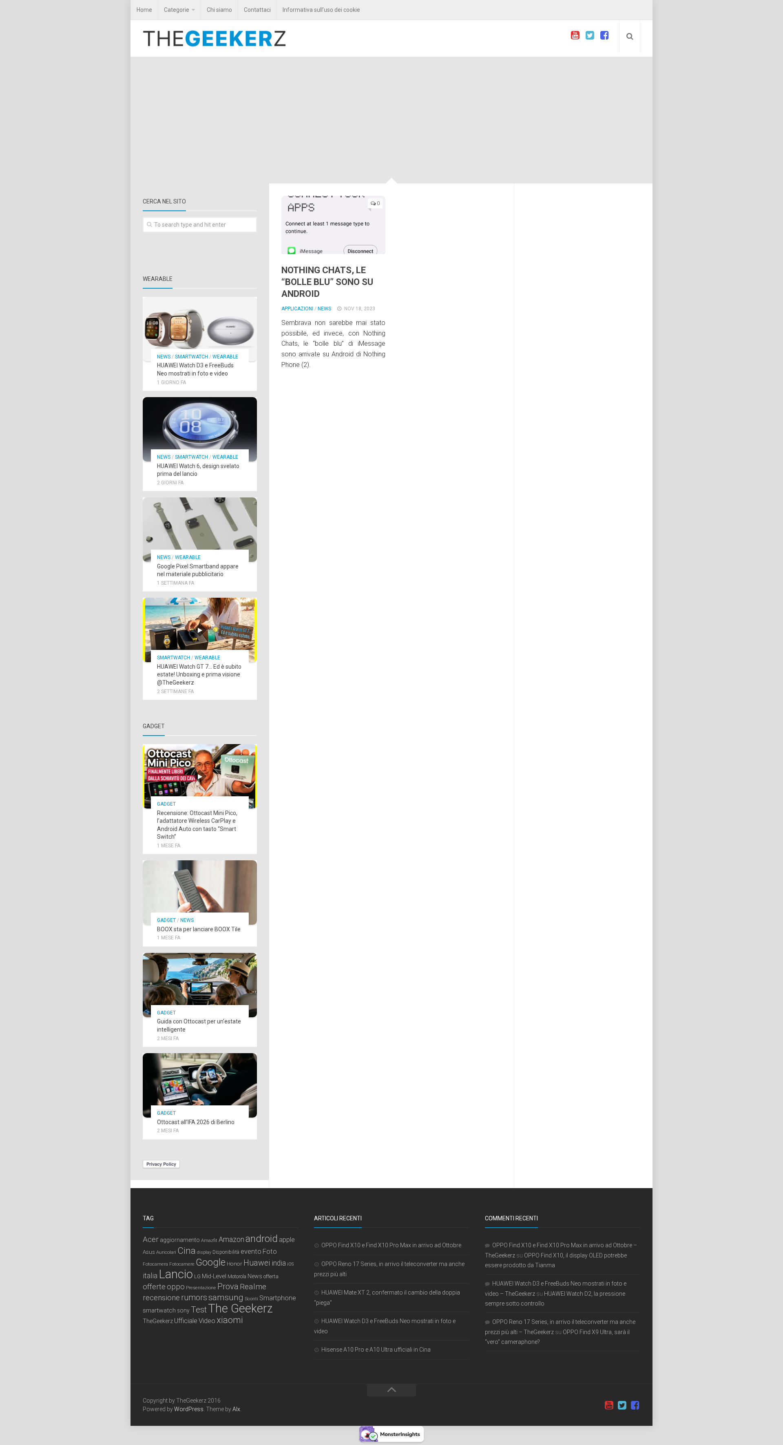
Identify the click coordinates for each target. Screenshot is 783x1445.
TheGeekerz (158, 1321)
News (324, 309)
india (279, 1263)
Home (144, 10)
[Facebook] (604, 35)
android (262, 1238)
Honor (234, 1263)
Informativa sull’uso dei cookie (321, 10)
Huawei (256, 1263)
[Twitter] (590, 35)
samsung (225, 1297)
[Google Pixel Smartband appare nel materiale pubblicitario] (200, 529)
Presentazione (201, 1287)
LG (197, 1276)
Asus (149, 1251)
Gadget (166, 804)
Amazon (231, 1239)
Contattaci (257, 10)
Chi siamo (219, 10)
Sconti (251, 1298)
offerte (154, 1286)
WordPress (188, 1409)
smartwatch (159, 1310)
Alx (236, 1409)
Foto (270, 1251)
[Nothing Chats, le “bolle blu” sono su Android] (333, 225)
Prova (228, 1286)
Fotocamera (155, 1264)
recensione (161, 1297)
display (204, 1252)
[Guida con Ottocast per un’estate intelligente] (200, 985)
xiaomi (230, 1320)
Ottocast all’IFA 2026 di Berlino (195, 1122)
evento (251, 1251)
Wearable (225, 357)
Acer (151, 1239)
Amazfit (209, 1240)
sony (183, 1310)
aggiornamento (180, 1240)
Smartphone (277, 1298)
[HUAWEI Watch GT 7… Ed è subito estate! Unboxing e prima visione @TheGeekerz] (200, 630)
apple (287, 1240)
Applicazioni (297, 309)
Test (199, 1310)
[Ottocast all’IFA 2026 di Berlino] (200, 1085)
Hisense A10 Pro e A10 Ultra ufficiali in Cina (376, 1349)
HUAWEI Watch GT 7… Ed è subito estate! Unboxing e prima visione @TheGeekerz (199, 674)
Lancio (176, 1274)
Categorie (176, 10)
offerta (271, 1276)
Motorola (237, 1276)
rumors (194, 1297)
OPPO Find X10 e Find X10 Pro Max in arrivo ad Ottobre (391, 1245)
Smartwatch (191, 357)
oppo (176, 1286)
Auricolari (166, 1252)
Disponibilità (225, 1252)
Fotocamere (182, 1264)
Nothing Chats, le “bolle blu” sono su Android (327, 281)
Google (211, 1262)
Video (207, 1321)
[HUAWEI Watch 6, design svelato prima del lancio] (200, 429)
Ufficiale (185, 1321)
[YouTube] (575, 35)
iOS (290, 1264)
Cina (186, 1250)
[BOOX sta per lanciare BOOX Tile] (200, 892)
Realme (253, 1286)
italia (150, 1276)
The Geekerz (240, 1308)
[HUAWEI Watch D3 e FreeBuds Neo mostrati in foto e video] (200, 329)
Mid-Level (214, 1276)
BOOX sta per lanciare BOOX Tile (199, 929)
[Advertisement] (391, 122)
